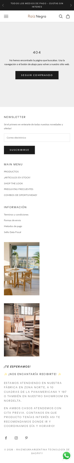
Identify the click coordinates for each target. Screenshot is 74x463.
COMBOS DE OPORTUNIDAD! (20, 195)
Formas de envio (12, 220)
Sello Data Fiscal (12, 232)
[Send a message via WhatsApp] (66, 455)
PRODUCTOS (11, 171)
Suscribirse (19, 149)
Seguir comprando (37, 75)
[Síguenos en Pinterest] (26, 438)
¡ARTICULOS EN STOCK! (17, 177)
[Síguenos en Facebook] (6, 438)
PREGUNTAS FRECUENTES (18, 189)
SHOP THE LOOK (13, 183)
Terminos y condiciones (16, 214)
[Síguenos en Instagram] (16, 438)
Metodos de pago (13, 226)
